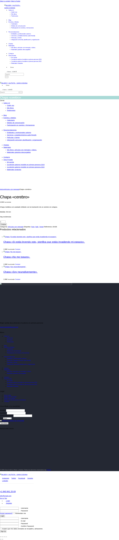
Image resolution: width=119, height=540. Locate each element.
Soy (1, 418)
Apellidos (3, 413)
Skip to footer (15, 1)
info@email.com (5, 496)
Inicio (2, 189)
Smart (41, 227)
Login (8, 501)
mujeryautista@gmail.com (9, 327)
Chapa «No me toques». (16, 256)
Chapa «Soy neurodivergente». (20, 271)
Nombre (3, 410)
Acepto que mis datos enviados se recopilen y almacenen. (22, 529)
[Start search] (6, 77)
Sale (36, 227)
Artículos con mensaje (11, 189)
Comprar (3, 224)
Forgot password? (6, 513)
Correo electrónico (6, 416)
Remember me (20, 513)
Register (9, 503)
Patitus (49, 470)
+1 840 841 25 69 (8, 491)
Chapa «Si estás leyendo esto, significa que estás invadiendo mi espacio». (44, 241)
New (32, 227)
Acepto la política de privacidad (13, 421)
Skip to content (5, 1)
